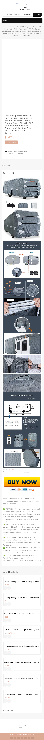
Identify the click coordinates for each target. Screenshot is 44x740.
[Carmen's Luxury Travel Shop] (4, 27)
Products (11, 27)
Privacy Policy (22, 725)
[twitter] (15, 738)
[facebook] (11, 738)
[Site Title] (22, 4)
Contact (22, 728)
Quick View (9, 588)
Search (37, 15)
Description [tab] (7, 165)
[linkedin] (25, 738)
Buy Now (12, 142)
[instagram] (22, 738)
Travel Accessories (20, 151)
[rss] (18, 738)
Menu (5, 20)
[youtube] (32, 738)
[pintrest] (29, 738)
